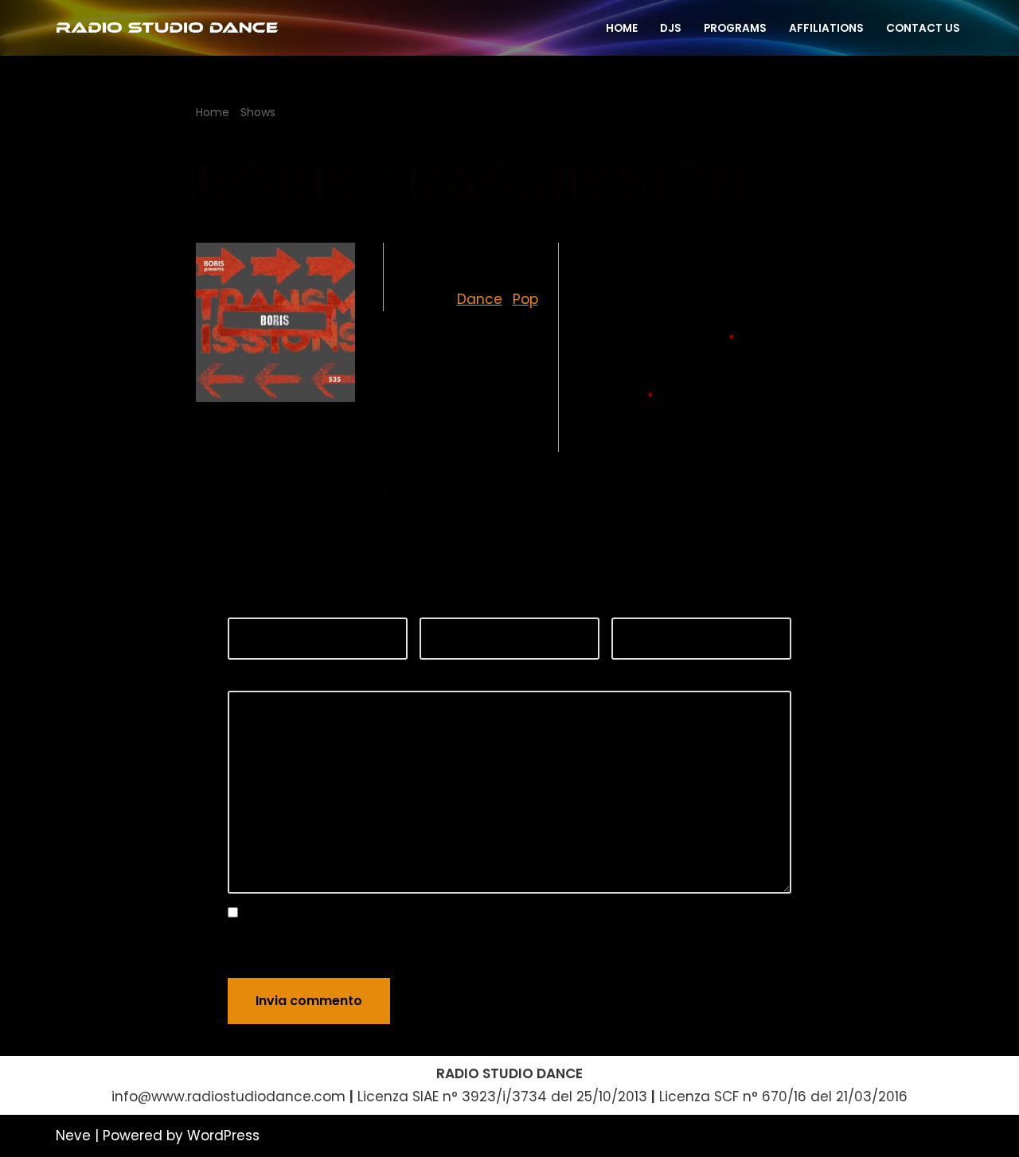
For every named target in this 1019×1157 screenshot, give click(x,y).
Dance (479, 299)
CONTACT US (923, 28)
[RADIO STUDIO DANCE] (167, 27)
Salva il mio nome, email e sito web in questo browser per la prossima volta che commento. (502, 947)
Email (443, 605)
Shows (257, 112)
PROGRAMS (735, 28)
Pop (525, 299)
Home (212, 112)
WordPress (223, 1135)
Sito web (640, 605)
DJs (670, 28)
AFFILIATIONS (826, 28)
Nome (253, 605)
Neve (73, 1135)
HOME (622, 28)
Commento (273, 678)
